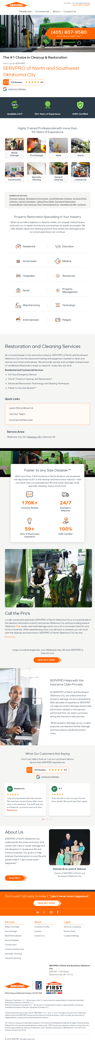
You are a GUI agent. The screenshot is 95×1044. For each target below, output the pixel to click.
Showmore (10, 637)
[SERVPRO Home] (16, 4)
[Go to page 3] (47, 819)
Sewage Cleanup (17, 198)
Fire (18, 626)
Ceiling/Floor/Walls (45, 201)
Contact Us (69, 11)
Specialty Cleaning (13, 953)
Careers (38, 931)
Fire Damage (11, 931)
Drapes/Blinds (15, 204)
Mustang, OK (34, 437)
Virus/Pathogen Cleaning (60, 198)
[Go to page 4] (49, 819)
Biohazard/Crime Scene (37, 198)
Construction (11, 944)
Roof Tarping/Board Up (48, 204)
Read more (12, 810)
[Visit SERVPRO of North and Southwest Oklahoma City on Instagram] (51, 912)
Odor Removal (29, 204)
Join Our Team (17, 413)
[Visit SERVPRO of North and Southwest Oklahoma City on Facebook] (57, 912)
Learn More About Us (21, 408)
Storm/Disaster (12, 940)
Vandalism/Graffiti (68, 204)
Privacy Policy (70, 931)
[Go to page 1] (43, 819)
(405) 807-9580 (81, 5)
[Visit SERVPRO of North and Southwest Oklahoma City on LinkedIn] (38, 912)
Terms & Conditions (72, 927)
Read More (14, 878)
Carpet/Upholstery (27, 201)
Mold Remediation (13, 936)
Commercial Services (21, 419)
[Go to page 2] (45, 819)
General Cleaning (13, 958)
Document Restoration (65, 201)
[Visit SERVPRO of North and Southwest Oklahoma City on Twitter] (44, 912)
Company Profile (41, 927)
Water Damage (12, 927)
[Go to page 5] (51, 819)
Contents (81, 204)
